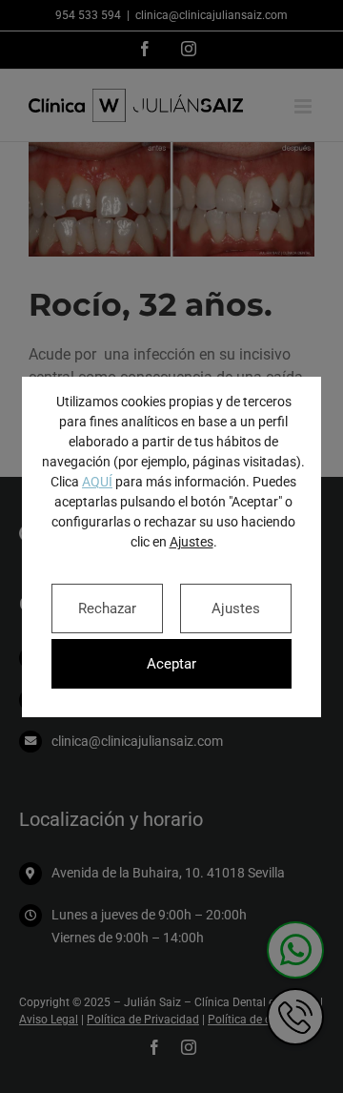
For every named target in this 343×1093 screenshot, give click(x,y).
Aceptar (171, 663)
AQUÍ (97, 481)
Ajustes (191, 541)
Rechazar (107, 608)
